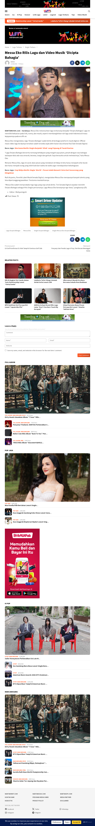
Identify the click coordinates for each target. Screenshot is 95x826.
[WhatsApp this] (88, 63)
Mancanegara (17, 415)
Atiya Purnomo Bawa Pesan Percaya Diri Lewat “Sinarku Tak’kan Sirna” (73, 307)
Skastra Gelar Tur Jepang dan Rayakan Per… (30, 781)
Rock (23, 415)
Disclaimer (64, 801)
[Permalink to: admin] (7, 63)
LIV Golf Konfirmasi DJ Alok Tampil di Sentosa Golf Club (23, 247)
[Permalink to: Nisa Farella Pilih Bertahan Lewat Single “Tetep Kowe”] (47, 477)
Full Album (8, 415)
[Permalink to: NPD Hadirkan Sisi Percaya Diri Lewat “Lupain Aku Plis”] (18, 295)
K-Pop (7, 656)
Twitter (37, 809)
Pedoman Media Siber (41, 797)
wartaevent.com (11, 794)
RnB (22, 440)
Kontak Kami (9, 797)
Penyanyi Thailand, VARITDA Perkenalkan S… (31, 425)
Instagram (11, 813)
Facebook (11, 809)
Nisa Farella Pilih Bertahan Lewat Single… (21, 505)
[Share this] (72, 63)
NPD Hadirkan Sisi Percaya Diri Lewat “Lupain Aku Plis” (16, 306)
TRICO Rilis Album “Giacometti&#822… (28, 443)
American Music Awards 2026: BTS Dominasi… (31, 675)
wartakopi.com (66, 794)
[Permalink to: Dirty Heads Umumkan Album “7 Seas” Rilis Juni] (47, 389)
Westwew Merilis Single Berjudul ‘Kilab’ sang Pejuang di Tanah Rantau (44, 148)
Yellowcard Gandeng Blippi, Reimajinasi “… (30, 763)
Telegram (38, 813)
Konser (15, 779)
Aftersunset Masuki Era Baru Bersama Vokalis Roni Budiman (75, 281)
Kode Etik (8, 801)
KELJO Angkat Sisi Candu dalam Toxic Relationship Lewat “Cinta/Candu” (17, 282)
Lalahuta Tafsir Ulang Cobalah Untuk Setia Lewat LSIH (46, 21)
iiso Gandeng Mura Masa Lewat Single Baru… (31, 666)
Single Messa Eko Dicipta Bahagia (63, 231)
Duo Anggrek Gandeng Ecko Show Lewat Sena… (32, 513)
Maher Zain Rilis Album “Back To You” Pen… (30, 434)
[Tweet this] (77, 63)
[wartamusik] (47, 11)
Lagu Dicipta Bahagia (13, 231)
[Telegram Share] (82, 63)
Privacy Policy (38, 801)
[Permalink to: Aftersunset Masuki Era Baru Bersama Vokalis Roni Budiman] (76, 271)
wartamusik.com (39, 794)
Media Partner (65, 797)
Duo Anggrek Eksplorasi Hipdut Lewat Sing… (31, 522)
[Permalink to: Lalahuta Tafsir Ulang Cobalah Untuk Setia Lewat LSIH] (47, 271)
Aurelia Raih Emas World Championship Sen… (31, 772)
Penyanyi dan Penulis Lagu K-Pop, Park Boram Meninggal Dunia (70, 248)
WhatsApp (65, 809)
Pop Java (7, 503)
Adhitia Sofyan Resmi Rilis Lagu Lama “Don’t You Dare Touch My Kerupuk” (46, 307)
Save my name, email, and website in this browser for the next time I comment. (34, 350)
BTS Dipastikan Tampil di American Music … (30, 684)
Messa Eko (27, 231)
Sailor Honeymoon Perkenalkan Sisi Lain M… (22, 659)
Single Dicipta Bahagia (41, 231)
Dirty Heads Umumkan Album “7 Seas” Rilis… (22, 417)
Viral (24, 770)
